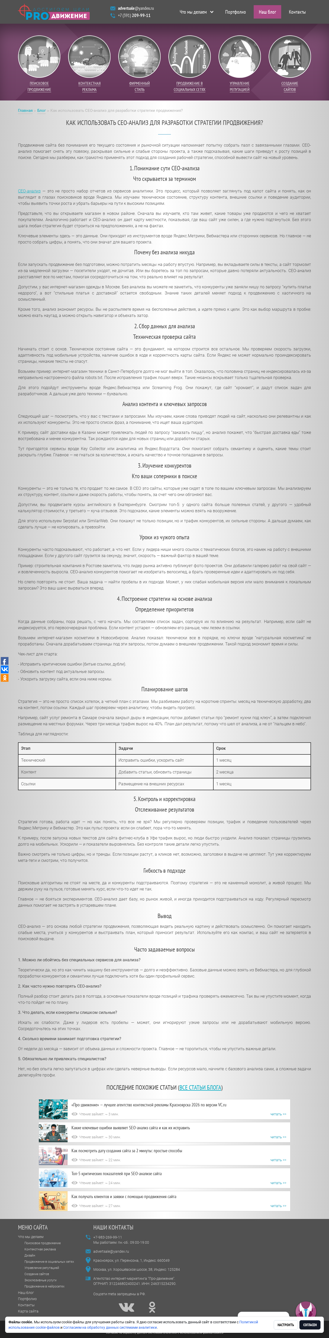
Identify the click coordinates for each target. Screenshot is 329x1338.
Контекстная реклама (40, 1249)
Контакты (297, 12)
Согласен (310, 1325)
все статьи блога (200, 1087)
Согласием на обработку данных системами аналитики (110, 1327)
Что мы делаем (193, 12)
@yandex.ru (136, 8)
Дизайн (29, 1255)
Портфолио (235, 12)
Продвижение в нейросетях (44, 1286)
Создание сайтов (36, 1274)
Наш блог (267, 12)
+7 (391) (134, 15)
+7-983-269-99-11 (107, 1237)
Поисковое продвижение (42, 1243)
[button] (306, 1312)
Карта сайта (28, 1311)
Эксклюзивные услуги (40, 1280)
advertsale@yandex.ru (111, 1251)
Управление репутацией (41, 1268)
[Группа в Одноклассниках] (152, 1307)
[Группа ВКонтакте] (126, 1307)
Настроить (286, 1325)
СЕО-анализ (29, 191)
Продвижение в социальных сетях (49, 1262)
